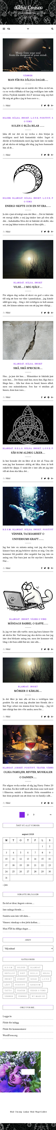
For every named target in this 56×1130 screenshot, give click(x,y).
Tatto (8, 991)
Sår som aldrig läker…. (28, 452)
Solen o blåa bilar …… (28, 125)
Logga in (7, 1016)
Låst (7, 985)
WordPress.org (10, 1035)
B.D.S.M (7, 529)
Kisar (34, 979)
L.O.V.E (34, 118)
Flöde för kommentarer (14, 1029)
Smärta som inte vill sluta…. (16, 916)
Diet (22, 973)
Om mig (18, 1112)
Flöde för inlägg (11, 1022)
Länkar (26, 1112)
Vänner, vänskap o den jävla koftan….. (21, 922)
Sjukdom (35, 985)
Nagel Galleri (41, 1112)
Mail (12, 1112)
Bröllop (10, 973)
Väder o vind (38, 619)
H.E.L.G (19, 448)
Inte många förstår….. (13, 909)
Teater (41, 768)
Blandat (17, 198)
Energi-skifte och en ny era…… (28, 206)
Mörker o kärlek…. (28, 690)
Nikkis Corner (28, 7)
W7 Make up (38, 996)
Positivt (45, 118)
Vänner (27, 75)
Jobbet (19, 768)
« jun (5, 884)
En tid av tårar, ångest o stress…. (18, 903)
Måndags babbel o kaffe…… (28, 623)
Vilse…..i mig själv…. (28, 287)
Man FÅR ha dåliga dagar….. (28, 79)
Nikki (7, 105)
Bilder (7, 118)
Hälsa (16, 118)
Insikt (25, 118)
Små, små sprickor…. (28, 368)
